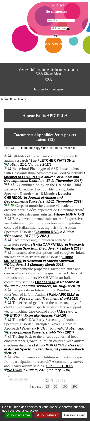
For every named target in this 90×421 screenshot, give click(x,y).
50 (55, 386)
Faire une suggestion (34, 148)
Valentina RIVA (47, 232)
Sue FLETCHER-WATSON (51, 160)
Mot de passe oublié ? (55, 44)
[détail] (5, 155)
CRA (48, 79)
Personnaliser (74, 415)
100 (64, 386)
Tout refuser (48, 415)
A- (53, 4)
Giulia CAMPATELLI (48, 244)
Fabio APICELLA (62, 294)
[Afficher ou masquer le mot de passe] (68, 29)
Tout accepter (19, 415)
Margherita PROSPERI (22, 177)
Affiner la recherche (63, 148)
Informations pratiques (48, 89)
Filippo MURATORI (69, 214)
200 (74, 386)
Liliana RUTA (45, 282)
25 (47, 386)
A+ (62, 5)
